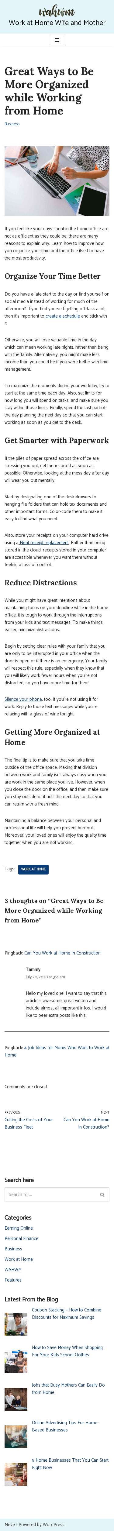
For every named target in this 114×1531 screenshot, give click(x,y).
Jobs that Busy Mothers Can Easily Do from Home (68, 1388)
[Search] (102, 1194)
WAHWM (13, 1270)
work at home (33, 869)
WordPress (53, 1525)
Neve (10, 1525)
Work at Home (19, 1259)
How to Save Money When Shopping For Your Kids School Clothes (67, 1351)
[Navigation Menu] (57, 40)
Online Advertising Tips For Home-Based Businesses (65, 1426)
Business (12, 124)
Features (13, 1280)
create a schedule (62, 316)
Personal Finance (21, 1238)
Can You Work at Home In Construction (62, 953)
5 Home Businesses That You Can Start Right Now (70, 1463)
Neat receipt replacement (44, 543)
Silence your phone (23, 699)
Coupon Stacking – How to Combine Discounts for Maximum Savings (66, 1313)
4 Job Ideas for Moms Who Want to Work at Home (57, 1051)
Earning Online (19, 1228)
